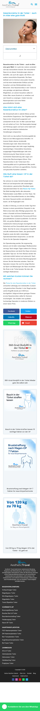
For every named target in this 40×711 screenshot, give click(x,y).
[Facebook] (13, 700)
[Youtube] (20, 700)
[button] (36, 4)
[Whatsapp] (23, 700)
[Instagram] (16, 700)
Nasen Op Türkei (13, 199)
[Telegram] (27, 700)
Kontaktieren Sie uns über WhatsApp (23, 707)
